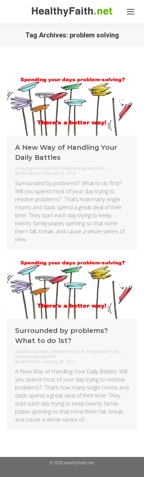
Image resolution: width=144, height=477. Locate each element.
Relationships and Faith (83, 168)
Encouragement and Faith (38, 168)
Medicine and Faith (68, 351)
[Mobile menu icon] (130, 11)
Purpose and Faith (103, 351)
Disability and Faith (32, 351)
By (27, 173)
